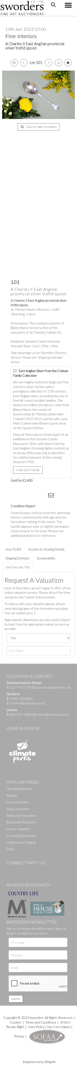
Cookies (15, 1022)
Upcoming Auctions (19, 789)
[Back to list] (14, 62)
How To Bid (13, 549)
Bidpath (50, 1062)
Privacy (19, 1036)
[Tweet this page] (26, 496)
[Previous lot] (23, 62)
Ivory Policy (36, 1027)
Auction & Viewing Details (46, 549)
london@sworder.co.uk (51, 714)
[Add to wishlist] (68, 62)
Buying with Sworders (21, 822)
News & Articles (17, 802)
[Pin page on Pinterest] (34, 496)
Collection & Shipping (21, 842)
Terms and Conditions (41, 1022)
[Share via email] (51, 496)
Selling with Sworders (21, 815)
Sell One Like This (18, 567)
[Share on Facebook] (17, 496)
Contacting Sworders (21, 835)
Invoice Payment (18, 829)
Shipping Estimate (18, 558)
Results (11, 795)
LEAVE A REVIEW (22, 728)
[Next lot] (48, 62)
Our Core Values (59, 1027)
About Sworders (18, 809)
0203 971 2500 (20, 714)
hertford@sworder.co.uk (26, 703)
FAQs (10, 849)
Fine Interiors (21, 36)
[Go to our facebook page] (10, 870)
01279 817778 (20, 687)
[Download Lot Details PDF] (58, 62)
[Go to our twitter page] (19, 870)
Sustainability (46, 558)
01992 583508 (20, 699)
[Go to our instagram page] (43, 496)
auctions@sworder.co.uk (51, 687)
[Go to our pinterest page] (28, 870)
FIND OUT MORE (28, 470)
